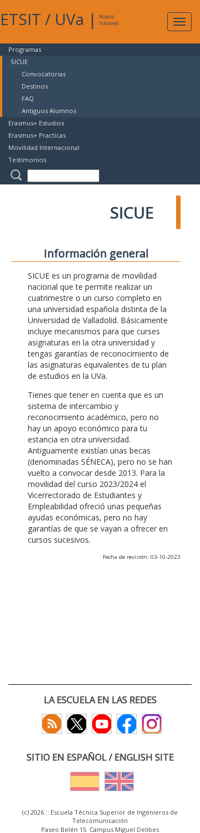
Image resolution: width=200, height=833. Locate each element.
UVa (69, 19)
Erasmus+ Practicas (37, 135)
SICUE (19, 61)
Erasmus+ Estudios (36, 123)
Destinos (35, 86)
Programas (24, 49)
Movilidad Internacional (43, 147)
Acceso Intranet (108, 19)
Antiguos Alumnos (49, 110)
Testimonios (27, 159)
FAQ (28, 98)
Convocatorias (44, 74)
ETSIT (20, 19)
